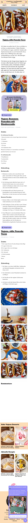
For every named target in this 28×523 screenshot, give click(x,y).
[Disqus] (14, 402)
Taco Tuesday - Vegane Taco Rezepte (14, 37)
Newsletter (6, 518)
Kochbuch (14, 5)
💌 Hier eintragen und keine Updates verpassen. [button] (18, 516)
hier (14, 57)
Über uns (18, 518)
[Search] (2, 2)
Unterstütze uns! (12, 518)
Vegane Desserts (10, 36)
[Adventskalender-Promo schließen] (25, 520)
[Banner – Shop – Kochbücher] (14, 103)
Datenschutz (15, 520)
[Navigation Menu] (26, 2)
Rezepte (4, 5)
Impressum (23, 518)
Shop (23, 5)
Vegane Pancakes (17, 36)
